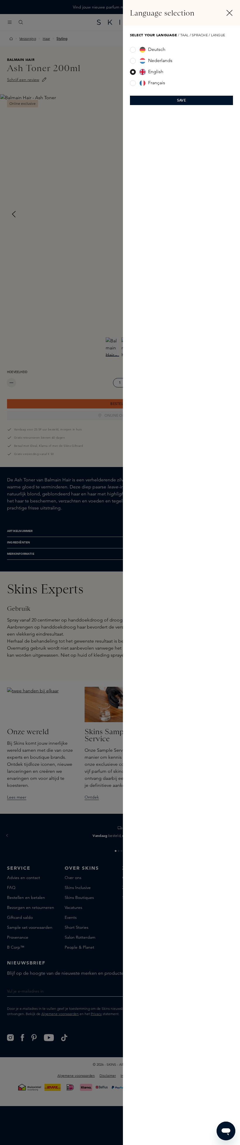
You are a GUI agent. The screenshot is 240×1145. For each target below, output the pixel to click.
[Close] (229, 12)
